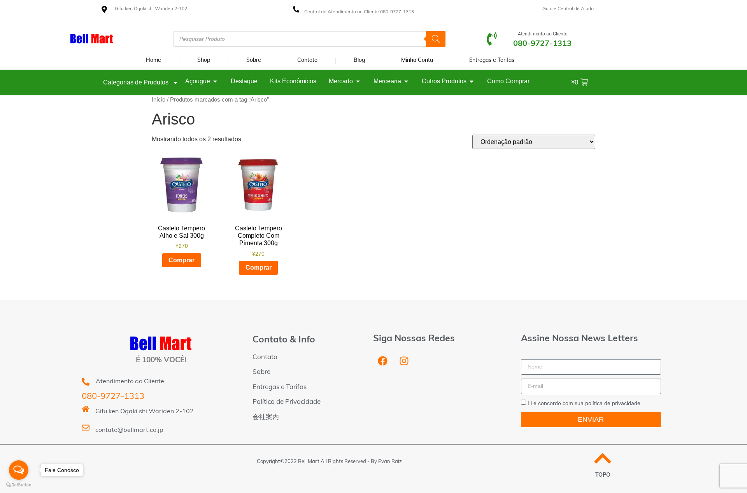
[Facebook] (383, 361)
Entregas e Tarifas (491, 60)
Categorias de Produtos (135, 82)
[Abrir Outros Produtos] (471, 81)
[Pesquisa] (435, 39)
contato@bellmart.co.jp (129, 430)
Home (153, 60)
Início (158, 99)
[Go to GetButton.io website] (18, 485)
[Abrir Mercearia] (406, 81)
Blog (359, 60)
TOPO (602, 475)
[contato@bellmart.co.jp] (85, 428)
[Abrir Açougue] (215, 81)
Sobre (253, 60)
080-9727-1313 (113, 396)
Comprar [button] (181, 260)
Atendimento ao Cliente (542, 34)
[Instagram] (404, 361)
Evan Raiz (390, 461)
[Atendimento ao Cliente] (491, 39)
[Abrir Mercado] (358, 81)
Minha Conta (417, 60)
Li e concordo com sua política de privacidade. (585, 403)
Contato (307, 60)
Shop (203, 60)
